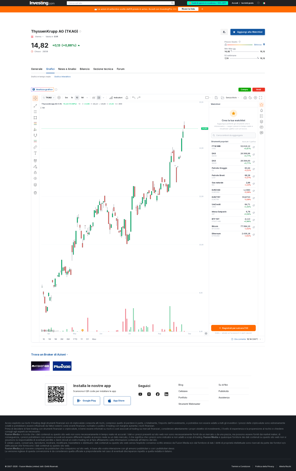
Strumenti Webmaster (189, 404)
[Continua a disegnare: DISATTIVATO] (35, 166)
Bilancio (85, 68)
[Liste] (261, 115)
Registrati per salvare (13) (235, 328)
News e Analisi (67, 68)
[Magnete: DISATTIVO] (35, 160)
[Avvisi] (261, 110)
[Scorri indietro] (124, 328)
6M (68, 339)
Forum (120, 68)
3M (61, 339)
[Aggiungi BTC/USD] (253, 227)
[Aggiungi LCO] (253, 176)
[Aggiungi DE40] (253, 154)
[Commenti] (261, 127)
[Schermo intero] (260, 97)
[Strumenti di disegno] (40, 218)
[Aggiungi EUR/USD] (253, 191)
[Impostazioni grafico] (255, 97)
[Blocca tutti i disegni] (35, 172)
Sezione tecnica (103, 68)
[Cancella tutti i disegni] (35, 193)
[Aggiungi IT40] (253, 147)
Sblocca (258, 44)
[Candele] (98, 97)
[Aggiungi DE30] (253, 162)
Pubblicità (224, 391)
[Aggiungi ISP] (253, 213)
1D (77, 97)
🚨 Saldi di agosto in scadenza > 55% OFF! (207, 3)
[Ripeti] (139, 97)
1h (72, 97)
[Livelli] (35, 184)
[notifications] (258, 2)
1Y (82, 339)
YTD (75, 339)
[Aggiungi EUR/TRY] (253, 198)
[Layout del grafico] (208, 97)
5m (66, 97)
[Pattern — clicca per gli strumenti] (35, 135)
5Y (87, 339)
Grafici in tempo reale (41, 76)
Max (94, 339)
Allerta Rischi (285, 466)
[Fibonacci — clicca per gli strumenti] (35, 123)
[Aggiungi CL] (253, 169)
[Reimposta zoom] (133, 328)
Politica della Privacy (264, 466)
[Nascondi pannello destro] (208, 218)
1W (49, 339)
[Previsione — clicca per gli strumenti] (35, 141)
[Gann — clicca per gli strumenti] (35, 129)
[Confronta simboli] (59, 97)
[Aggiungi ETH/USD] (253, 235)
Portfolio (183, 397)
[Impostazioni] (206, 333)
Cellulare (183, 391)
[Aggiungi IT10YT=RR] (253, 220)
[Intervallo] (87, 97)
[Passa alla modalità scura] (250, 97)
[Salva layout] (216, 97)
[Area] (93, 97)
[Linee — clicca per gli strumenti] (35, 106)
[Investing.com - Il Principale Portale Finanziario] (42, 3)
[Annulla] (133, 97)
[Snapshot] (245, 97)
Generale (36, 68)
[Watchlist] (261, 104)
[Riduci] (116, 328)
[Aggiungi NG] (253, 184)
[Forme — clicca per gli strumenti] (35, 117)
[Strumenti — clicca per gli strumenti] (35, 147)
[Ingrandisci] (120, 328)
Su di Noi (223, 384)
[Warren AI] (261, 132)
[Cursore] (35, 98)
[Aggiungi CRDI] (253, 205)
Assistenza (224, 397)
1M (82, 97)
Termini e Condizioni (240, 466)
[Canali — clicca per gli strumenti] (35, 112)
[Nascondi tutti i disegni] (35, 178)
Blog (181, 384)
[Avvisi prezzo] (126, 97)
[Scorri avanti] (128, 328)
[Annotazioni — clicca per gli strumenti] (35, 153)
